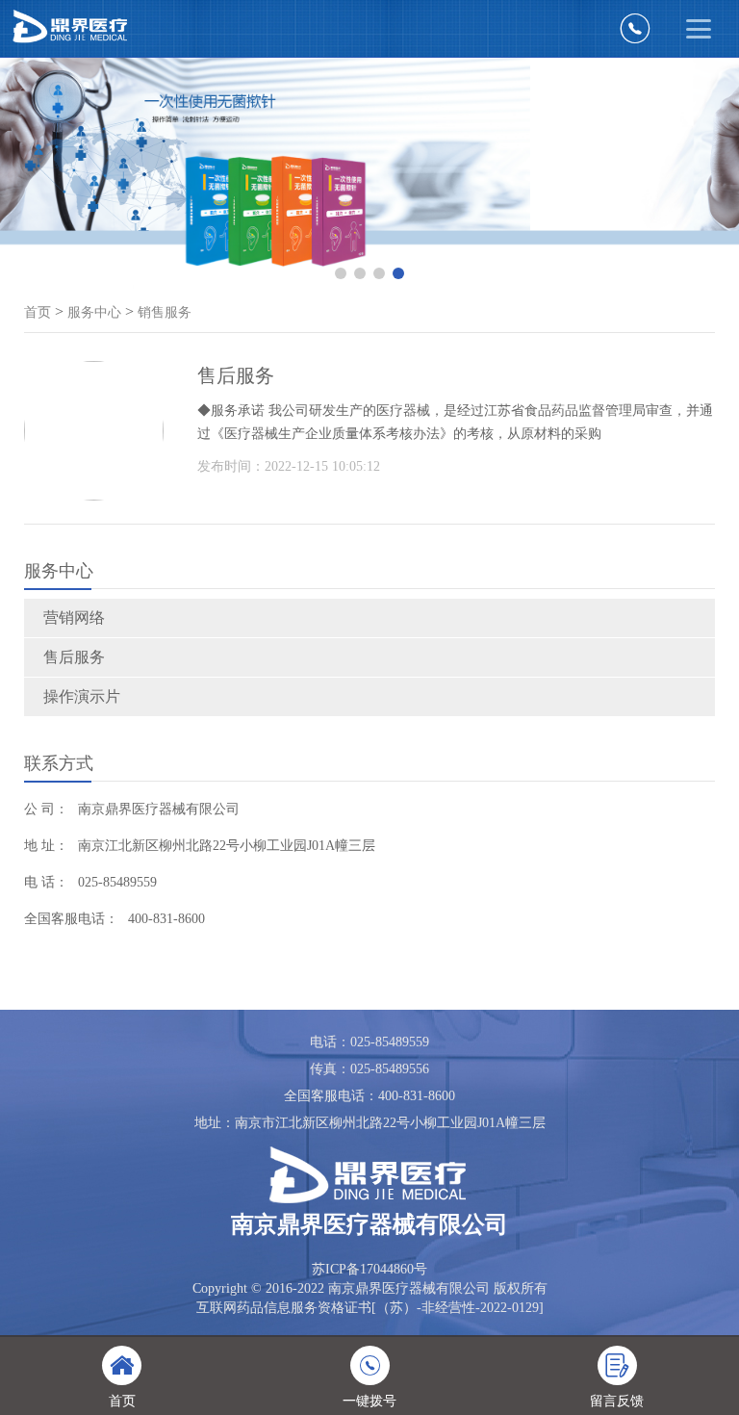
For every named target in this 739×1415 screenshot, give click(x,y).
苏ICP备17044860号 (369, 1269)
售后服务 (74, 657)
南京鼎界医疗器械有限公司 (159, 809)
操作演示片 (81, 696)
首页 (37, 312)
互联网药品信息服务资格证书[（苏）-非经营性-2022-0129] (370, 1307)
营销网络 (74, 617)
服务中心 (94, 312)
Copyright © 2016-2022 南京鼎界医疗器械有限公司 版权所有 (370, 1288)
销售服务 (164, 312)
